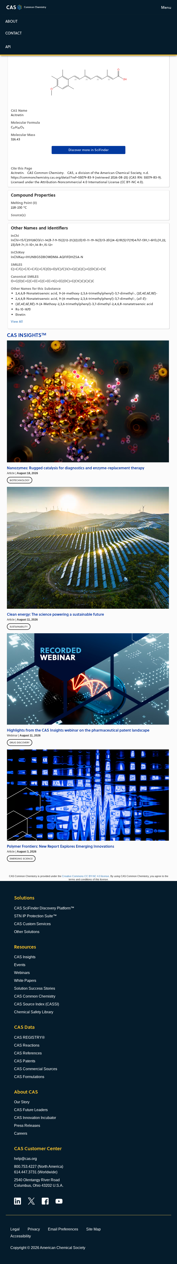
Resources (25, 947)
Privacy (34, 1229)
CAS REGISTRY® (29, 1037)
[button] (88, 46)
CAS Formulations (29, 1077)
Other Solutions (26, 932)
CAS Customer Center (38, 1148)
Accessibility (20, 1236)
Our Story (22, 1102)
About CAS (26, 1092)
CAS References (28, 1053)
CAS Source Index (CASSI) (36, 1004)
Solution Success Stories (34, 988)
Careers (20, 1133)
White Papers (25, 981)
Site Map (93, 1229)
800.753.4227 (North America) (38, 1166)
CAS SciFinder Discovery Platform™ (44, 908)
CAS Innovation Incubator (35, 1118)
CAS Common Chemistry (34, 996)
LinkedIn (17, 1201)
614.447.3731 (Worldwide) (35, 1172)
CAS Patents (24, 1061)
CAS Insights (24, 957)
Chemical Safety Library (33, 1012)
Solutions (24, 898)
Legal (15, 1229)
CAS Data (24, 1027)
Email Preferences (63, 1229)
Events (19, 965)
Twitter (31, 1201)
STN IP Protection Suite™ (35, 916)
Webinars (22, 973)
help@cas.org (25, 1159)
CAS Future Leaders (31, 1110)
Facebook (45, 1201)
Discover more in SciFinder (88, 150)
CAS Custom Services (32, 924)
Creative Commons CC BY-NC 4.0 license (85, 876)
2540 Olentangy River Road (37, 1180)
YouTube (59, 1201)
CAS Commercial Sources (35, 1069)
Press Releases (27, 1126)
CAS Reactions (26, 1045)
